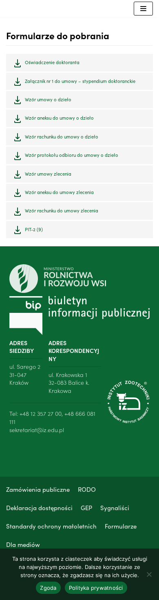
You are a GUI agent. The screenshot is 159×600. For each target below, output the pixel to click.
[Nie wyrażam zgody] (149, 574)
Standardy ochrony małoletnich (51, 526)
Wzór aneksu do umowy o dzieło (59, 117)
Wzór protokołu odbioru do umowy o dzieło (71, 155)
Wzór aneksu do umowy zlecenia (59, 192)
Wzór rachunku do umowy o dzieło (61, 136)
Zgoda (48, 587)
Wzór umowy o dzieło (48, 99)
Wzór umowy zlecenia (48, 173)
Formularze (121, 526)
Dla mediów (23, 544)
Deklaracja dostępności (39, 507)
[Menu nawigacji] (143, 9)
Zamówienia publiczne (38, 489)
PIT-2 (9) (34, 229)
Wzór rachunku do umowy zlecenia (61, 210)
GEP (86, 507)
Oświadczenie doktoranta (52, 62)
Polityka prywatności (96, 587)
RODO (87, 489)
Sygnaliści (114, 507)
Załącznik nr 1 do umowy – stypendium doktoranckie (80, 81)
